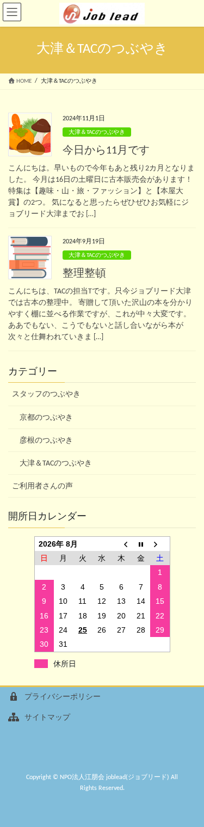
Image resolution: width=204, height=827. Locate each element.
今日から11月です (106, 150)
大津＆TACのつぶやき (97, 133)
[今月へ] (141, 543)
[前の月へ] (121, 543)
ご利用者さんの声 (42, 486)
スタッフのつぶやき (46, 394)
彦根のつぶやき (46, 441)
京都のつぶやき (46, 418)
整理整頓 (84, 273)
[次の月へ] (160, 543)
